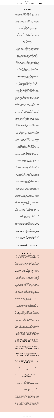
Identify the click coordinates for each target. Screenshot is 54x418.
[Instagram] (40, 3)
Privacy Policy (25, 366)
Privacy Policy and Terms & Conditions (27, 416)
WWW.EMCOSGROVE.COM (33, 256)
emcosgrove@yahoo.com (36, 134)
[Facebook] (39, 3)
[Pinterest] (41, 3)
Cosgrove (27, 1)
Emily (25, 1)
